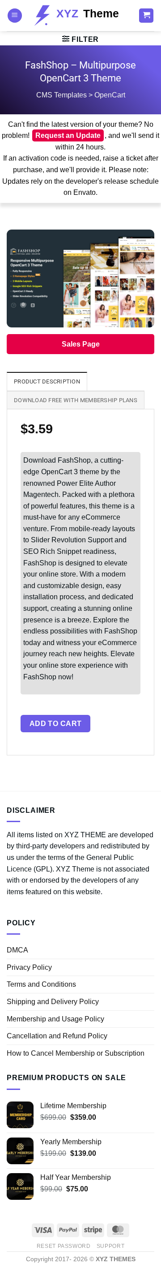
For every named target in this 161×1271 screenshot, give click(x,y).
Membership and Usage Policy (55, 1019)
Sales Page (81, 344)
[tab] (47, 381)
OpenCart (109, 95)
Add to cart (56, 723)
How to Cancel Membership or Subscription (75, 1053)
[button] (15, 15)
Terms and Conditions (41, 984)
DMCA (17, 950)
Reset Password (64, 1246)
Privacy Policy (29, 967)
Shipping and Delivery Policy (53, 1001)
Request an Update (68, 135)
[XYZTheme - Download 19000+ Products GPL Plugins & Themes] (80, 15)
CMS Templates (61, 95)
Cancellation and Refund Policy (57, 1036)
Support (110, 1246)
